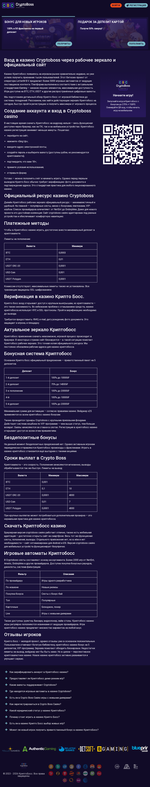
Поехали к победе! (123, 105)
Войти (116, 5)
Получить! (63, 43)
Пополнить (136, 43)
